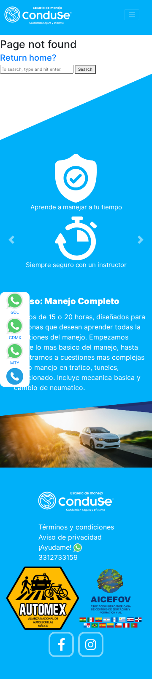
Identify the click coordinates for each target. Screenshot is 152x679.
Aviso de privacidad (70, 537)
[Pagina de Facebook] (61, 644)
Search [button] (85, 69)
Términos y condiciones (76, 527)
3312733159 (58, 557)
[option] (76, 275)
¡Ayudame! (55, 547)
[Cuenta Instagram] (90, 644)
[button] (11, 239)
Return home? (28, 58)
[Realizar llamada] (14, 375)
